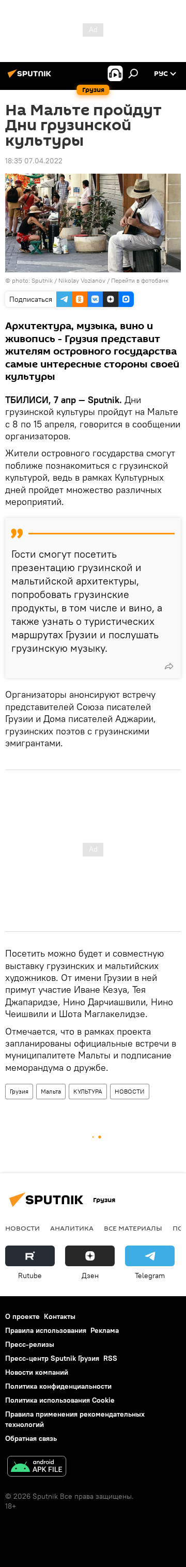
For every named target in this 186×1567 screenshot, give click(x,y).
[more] (169, 666)
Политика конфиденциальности (58, 1386)
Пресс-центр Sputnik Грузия (52, 1358)
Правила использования (45, 1330)
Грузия (19, 1091)
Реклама (104, 1330)
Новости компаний (36, 1372)
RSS (110, 1358)
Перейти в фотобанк (139, 280)
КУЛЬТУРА (87, 1091)
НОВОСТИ (130, 1091)
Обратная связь (31, 1438)
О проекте (22, 1316)
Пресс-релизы (29, 1344)
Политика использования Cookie (60, 1400)
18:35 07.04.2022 (34, 160)
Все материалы (133, 1228)
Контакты (59, 1316)
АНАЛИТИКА (72, 1228)
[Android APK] (37, 1467)
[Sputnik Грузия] (31, 77)
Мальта (51, 1091)
